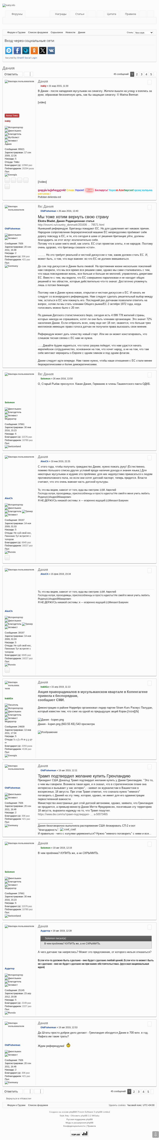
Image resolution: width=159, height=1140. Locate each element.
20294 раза (28, 168)
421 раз (26, 259)
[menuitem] (78, 14)
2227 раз (26, 1006)
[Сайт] (7, 180)
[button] (155, 74)
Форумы (17, 14)
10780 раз (27, 440)
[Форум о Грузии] (79, 5)
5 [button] (151, 74)
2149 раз (26, 1003)
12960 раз (27, 165)
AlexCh (9, 498)
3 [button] (141, 74)
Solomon (10, 402)
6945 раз (26, 542)
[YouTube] (7, 186)
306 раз (26, 256)
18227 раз (27, 545)
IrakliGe (9, 698)
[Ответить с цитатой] (150, 82)
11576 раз (27, 437)
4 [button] (146, 74)
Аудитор (9, 968)
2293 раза (27, 746)
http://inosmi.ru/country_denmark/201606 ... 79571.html (71, 224)
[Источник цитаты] (43, 943)
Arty (67, 1115)
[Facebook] (13, 180)
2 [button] (137, 74)
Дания (8, 68)
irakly (8, 121)
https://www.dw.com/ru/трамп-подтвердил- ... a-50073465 (73, 814)
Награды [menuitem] (60, 14)
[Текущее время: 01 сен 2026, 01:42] (123, 32)
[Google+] (19, 180)
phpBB (72, 1112)
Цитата (111, 14)
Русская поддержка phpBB (79, 1119)
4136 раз (26, 749)
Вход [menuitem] (143, 14)
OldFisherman (12, 228)
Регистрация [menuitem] (151, 14)
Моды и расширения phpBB (79, 1123)
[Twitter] (25, 180)
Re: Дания (46, 206)
